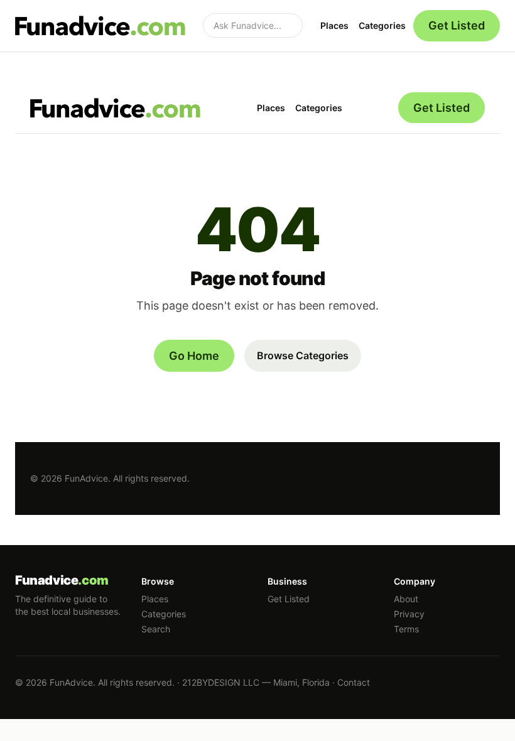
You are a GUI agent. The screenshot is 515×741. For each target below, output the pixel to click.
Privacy (409, 613)
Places (334, 25)
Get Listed (456, 25)
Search (155, 629)
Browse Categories (303, 355)
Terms (406, 629)
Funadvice (62, 580)
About (406, 598)
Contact (353, 682)
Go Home (194, 355)
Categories (382, 25)
